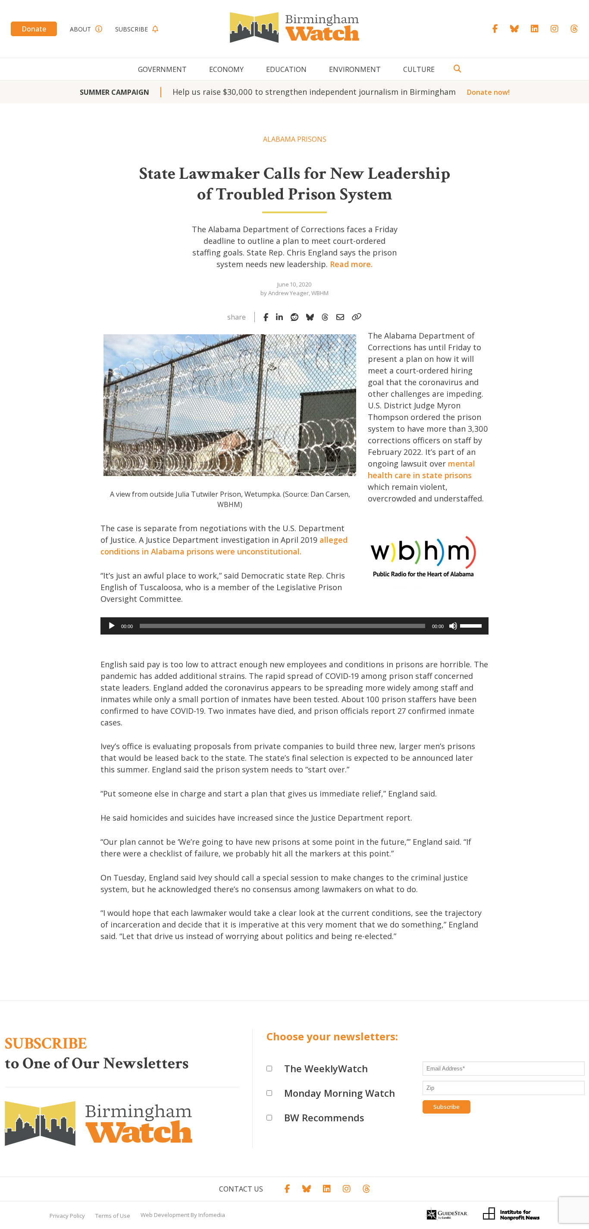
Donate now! (488, 92)
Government (162, 69)
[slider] (472, 625)
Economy (226, 69)
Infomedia (211, 1215)
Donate (34, 29)
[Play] (111, 626)
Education (286, 69)
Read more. (351, 264)
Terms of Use (112, 1216)
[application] (294, 626)
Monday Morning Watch (339, 1092)
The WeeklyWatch (326, 1068)
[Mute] (453, 626)
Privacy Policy (67, 1216)
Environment (355, 69)
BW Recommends (324, 1117)
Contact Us (241, 1189)
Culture (419, 69)
